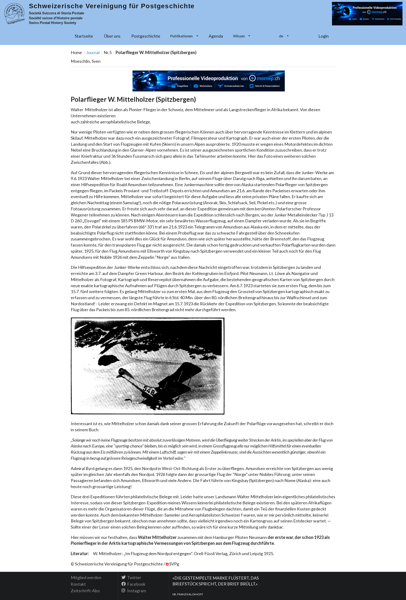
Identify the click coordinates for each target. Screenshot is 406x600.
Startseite (84, 36)
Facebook (135, 584)
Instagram (136, 590)
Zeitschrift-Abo (85, 590)
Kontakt (78, 584)
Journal (93, 52)
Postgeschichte (145, 36)
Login (323, 36)
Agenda (216, 36)
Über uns (112, 36)
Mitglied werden (86, 577)
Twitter (133, 577)
